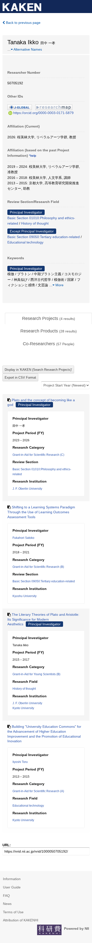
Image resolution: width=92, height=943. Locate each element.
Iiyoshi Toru (20, 762)
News (7, 904)
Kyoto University (23, 708)
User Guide (12, 887)
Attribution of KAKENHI (20, 920)
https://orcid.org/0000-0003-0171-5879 (43, 113)
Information (12, 879)
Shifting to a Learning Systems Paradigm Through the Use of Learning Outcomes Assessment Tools (41, 512)
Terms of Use (13, 912)
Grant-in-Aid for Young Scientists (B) (36, 674)
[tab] (48, 319)
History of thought (35, 223)
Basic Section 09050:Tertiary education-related (43, 237)
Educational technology (25, 242)
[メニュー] (86, 5)
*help (32, 155)
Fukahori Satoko (23, 538)
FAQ (6, 896)
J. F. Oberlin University (27, 488)
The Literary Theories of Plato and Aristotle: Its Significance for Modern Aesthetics (43, 619)
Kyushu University (25, 596)
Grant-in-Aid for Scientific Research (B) (38, 567)
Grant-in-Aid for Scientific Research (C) (38, 455)
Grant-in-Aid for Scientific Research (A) (38, 791)
